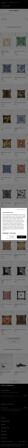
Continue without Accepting (21, 209)
